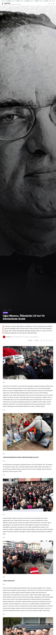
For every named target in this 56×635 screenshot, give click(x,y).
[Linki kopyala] (52, 340)
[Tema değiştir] (51, 4)
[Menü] (53, 4)
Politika (9, 309)
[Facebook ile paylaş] (44, 340)
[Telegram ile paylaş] (49, 340)
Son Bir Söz (8, 336)
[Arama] (49, 4)
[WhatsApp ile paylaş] (46, 340)
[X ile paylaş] (41, 340)
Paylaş (37, 340)
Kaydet (31, 340)
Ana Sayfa (5, 309)
